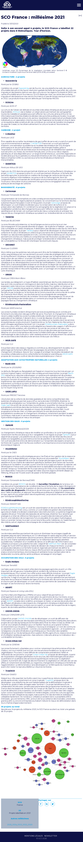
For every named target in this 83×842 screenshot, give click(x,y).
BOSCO (22, 484)
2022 (25, 825)
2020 (30, 825)
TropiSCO (49, 680)
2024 (14, 825)
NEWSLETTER (50, 836)
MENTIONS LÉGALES (33, 836)
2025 (9, 825)
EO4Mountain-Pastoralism (56, 324)
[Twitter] (52, 804)
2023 (20, 825)
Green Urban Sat (40, 655)
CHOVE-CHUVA (24, 619)
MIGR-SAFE (68, 354)
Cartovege (55, 203)
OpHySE (66, 435)
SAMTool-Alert (55, 544)
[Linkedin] (47, 804)
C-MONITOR (36, 143)
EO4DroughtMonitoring (11, 508)
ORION (10, 288)
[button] (34, 51)
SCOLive (16, 112)
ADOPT (10, 601)
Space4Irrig (24, 88)
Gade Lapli (5, 405)
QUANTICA (11, 173)
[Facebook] (41, 804)
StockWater (64, 458)
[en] (80, 15)
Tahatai (29, 231)
